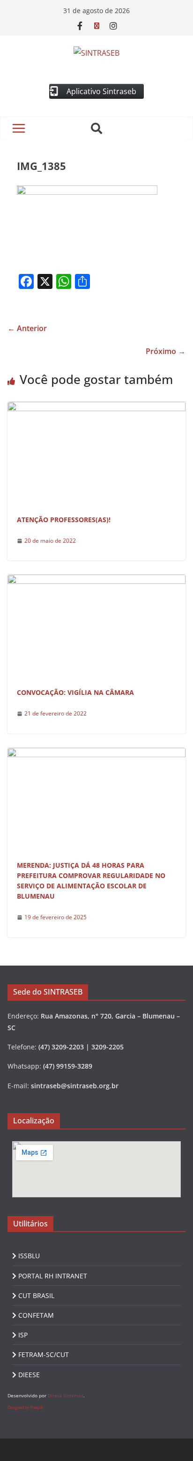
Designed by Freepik (25, 1407)
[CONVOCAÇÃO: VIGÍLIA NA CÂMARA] (96, 581)
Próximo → (166, 351)
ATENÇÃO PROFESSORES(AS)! (64, 519)
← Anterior (27, 328)
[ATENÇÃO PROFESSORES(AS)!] (96, 408)
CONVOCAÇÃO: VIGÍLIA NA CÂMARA (75, 692)
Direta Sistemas (65, 1395)
